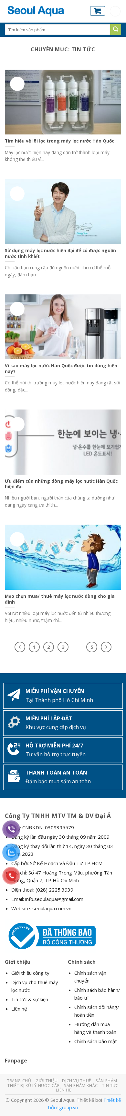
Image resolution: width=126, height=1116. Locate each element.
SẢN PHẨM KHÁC (81, 1085)
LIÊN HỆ (63, 1090)
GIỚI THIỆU (47, 1080)
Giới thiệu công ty (30, 973)
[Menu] (115, 11)
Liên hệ (19, 1008)
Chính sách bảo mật (95, 1041)
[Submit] (115, 29)
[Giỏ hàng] (97, 11)
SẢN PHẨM (106, 1080)
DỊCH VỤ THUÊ (76, 1080)
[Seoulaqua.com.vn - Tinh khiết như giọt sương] (42, 11)
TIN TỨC (110, 1085)
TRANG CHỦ (19, 1080)
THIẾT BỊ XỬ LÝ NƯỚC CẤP (33, 1085)
